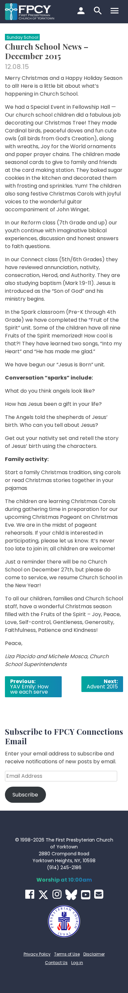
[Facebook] (29, 894)
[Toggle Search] (98, 11)
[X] (43, 894)
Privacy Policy (37, 954)
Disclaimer (94, 954)
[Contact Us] (98, 894)
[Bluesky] (71, 894)
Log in (77, 962)
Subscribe (25, 794)
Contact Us (56, 962)
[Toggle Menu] (115, 11)
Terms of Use (67, 954)
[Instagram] (57, 894)
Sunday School (22, 37)
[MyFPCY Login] (82, 11)
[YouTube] (86, 894)
